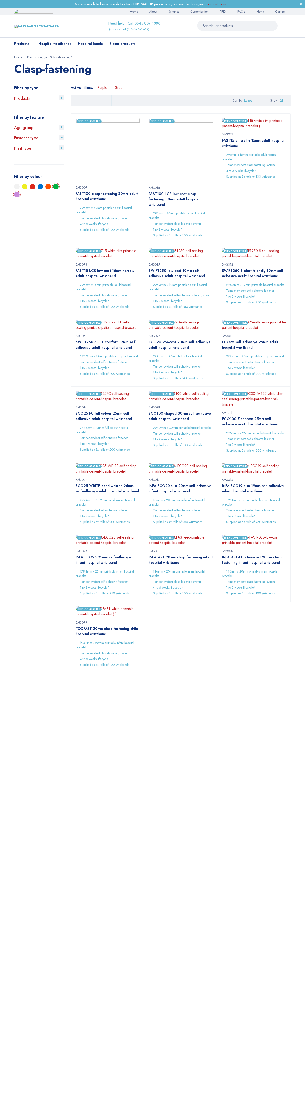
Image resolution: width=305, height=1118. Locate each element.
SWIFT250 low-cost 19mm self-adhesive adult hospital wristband (177, 273)
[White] (17, 186)
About (153, 11)
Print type (22, 148)
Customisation (199, 11)
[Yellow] (24, 186)
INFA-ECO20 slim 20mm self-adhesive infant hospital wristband (180, 488)
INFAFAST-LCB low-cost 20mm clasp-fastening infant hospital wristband (252, 560)
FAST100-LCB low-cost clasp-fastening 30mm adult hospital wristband (174, 199)
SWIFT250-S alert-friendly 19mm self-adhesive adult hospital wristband (253, 273)
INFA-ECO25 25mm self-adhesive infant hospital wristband (103, 560)
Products (22, 98)
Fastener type (26, 138)
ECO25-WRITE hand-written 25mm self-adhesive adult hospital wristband (107, 488)
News (260, 11)
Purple (102, 87)
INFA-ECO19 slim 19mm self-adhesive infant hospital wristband (253, 488)
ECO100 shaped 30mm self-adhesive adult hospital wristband (180, 416)
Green (119, 87)
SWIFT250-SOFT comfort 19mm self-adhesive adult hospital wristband (106, 344)
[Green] (56, 186)
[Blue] (40, 186)
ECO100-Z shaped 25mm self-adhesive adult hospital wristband (250, 421)
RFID (223, 11)
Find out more (216, 4)
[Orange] (48, 186)
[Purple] (17, 194)
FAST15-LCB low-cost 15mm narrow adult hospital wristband (105, 273)
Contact (280, 11)
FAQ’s (241, 11)
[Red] (32, 186)
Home (134, 11)
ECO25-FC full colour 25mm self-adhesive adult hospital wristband (104, 416)
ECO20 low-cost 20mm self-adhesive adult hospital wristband (180, 344)
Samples (173, 11)
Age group (23, 128)
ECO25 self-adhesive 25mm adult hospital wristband (250, 344)
